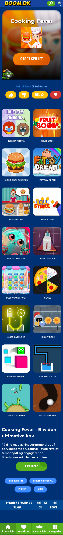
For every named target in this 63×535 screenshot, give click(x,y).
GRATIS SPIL (22, 86)
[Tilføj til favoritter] (55, 94)
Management (16, 480)
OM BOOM (53, 505)
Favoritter (23, 531)
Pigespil (22, 488)
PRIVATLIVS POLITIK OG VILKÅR (19, 505)
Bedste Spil (39, 531)
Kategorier (55, 531)
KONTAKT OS (42, 505)
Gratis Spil (8, 531)
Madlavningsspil (43, 480)
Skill (40, 488)
